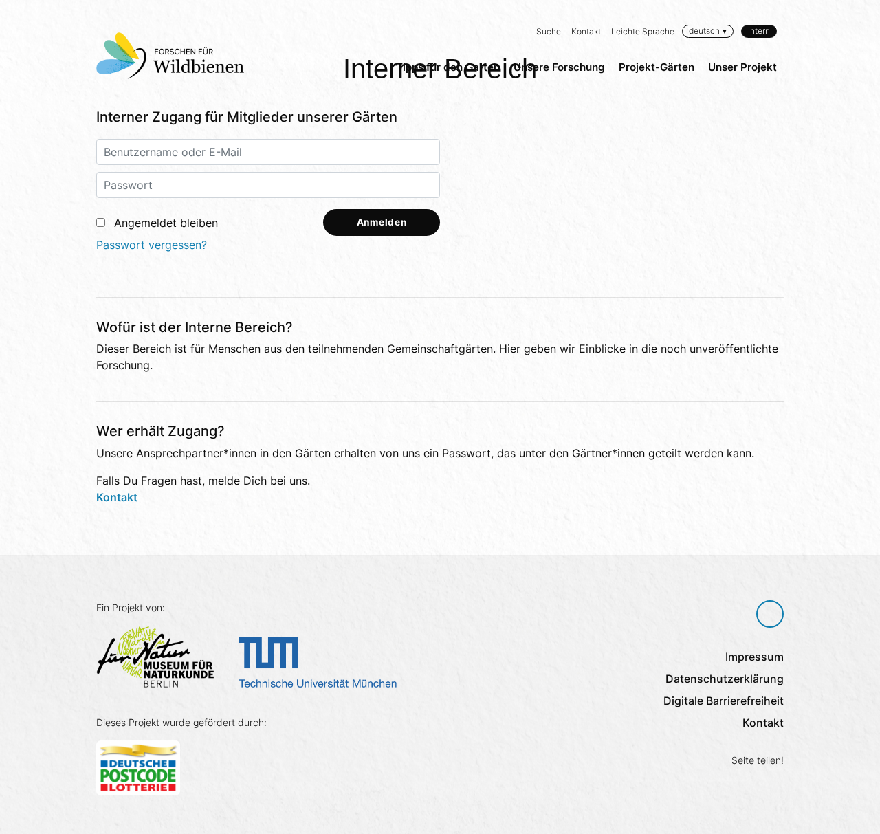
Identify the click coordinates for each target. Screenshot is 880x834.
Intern (759, 30)
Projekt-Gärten (656, 67)
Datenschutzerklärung (725, 678)
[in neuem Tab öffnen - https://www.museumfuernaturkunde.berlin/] (161, 655)
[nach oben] (770, 614)
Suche (548, 31)
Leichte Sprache (642, 31)
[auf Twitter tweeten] (751, 784)
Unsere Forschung (559, 67)
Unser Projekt (742, 67)
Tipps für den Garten (448, 67)
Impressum (754, 656)
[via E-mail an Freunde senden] (775, 784)
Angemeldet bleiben (166, 223)
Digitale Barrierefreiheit (723, 700)
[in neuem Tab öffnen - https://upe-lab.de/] (323, 661)
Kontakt (586, 31)
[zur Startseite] (170, 55)
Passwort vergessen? (151, 245)
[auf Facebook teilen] (727, 784)
